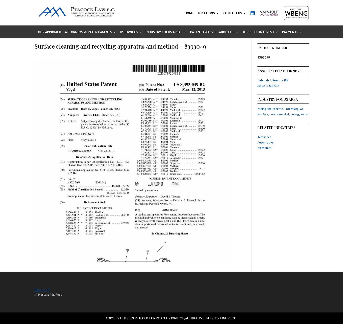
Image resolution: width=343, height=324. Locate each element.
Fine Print (228, 318)
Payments (290, 32)
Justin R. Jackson (268, 86)
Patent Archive (202, 32)
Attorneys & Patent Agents (88, 32)
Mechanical (264, 148)
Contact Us (232, 13)
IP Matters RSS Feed (48, 295)
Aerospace (264, 137)
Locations (206, 13)
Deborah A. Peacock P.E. (273, 80)
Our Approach (49, 32)
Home (189, 13)
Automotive (265, 142)
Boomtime (176, 318)
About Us (226, 32)
